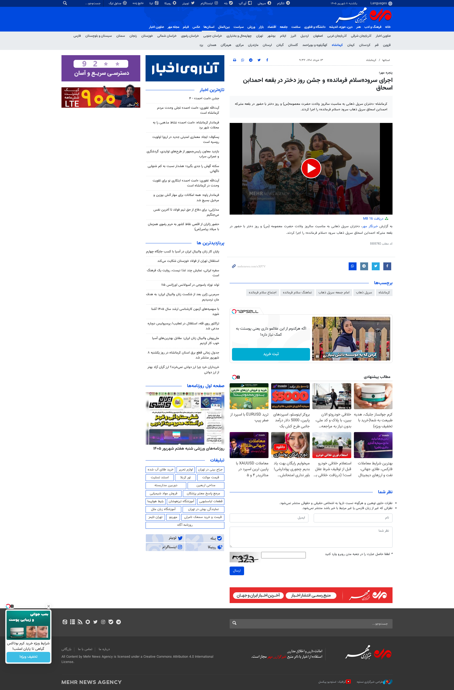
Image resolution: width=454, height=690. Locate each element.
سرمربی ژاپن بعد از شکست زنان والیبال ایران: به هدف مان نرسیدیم (182, 297)
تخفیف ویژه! (28, 657)
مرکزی (240, 45)
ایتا (151, 3)
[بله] (110, 622)
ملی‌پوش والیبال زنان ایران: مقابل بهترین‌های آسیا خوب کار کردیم (185, 341)
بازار (261, 27)
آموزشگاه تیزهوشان (181, 501)
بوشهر (271, 36)
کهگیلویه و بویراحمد (314, 45)
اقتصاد (271, 27)
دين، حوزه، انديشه (341, 27)
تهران (259, 36)
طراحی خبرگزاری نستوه (370, 682)
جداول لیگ (115, 3)
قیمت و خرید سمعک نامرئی (203, 517)
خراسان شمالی (167, 36)
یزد (201, 45)
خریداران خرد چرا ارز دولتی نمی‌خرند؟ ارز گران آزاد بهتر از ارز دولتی (183, 370)
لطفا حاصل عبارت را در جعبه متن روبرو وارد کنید (359, 554)
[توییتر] (95, 622)
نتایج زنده (138, 3)
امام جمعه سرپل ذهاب (333, 292)
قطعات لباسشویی (211, 501)
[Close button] (48, 606)
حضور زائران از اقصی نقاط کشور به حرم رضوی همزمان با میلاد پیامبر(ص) (183, 227)
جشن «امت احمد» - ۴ (204, 98)
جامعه (284, 27)
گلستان (293, 45)
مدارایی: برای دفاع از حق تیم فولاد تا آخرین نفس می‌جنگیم (186, 212)
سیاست (239, 27)
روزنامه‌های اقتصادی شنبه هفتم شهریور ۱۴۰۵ (187, 448)
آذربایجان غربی (337, 36)
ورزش (251, 27)
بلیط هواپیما (155, 501)
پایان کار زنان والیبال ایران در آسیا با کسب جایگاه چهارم (182, 251)
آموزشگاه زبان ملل (163, 509)
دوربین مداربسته (165, 485)
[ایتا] (64, 622)
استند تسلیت (160, 477)
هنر (358, 27)
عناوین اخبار (383, 36)
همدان (212, 45)
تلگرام (281, 3)
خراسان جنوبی (212, 36)
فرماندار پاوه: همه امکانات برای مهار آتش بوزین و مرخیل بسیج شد (186, 198)
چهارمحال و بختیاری (239, 36)
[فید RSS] (80, 622)
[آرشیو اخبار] (72, 622)
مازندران (253, 45)
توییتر (186, 3)
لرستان (267, 45)
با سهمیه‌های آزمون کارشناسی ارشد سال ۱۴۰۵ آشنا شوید (185, 312)
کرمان (351, 45)
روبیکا (168, 3)
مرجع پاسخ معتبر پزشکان (203, 493)
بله (226, 3)
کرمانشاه (337, 45)
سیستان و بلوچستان (98, 36)
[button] (311, 168)
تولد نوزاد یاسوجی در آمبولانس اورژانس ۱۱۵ (190, 285)
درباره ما (104, 649)
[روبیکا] (88, 622)
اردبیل (305, 36)
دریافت (373, 218)
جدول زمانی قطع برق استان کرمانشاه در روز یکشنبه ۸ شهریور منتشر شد (183, 355)
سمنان (120, 36)
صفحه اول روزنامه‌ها (205, 386)
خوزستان (147, 36)
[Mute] (325, 356)
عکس (196, 27)
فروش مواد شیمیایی (163, 493)
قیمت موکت (210, 477)
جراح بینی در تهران (210, 469)
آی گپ (243, 3)
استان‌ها (209, 27)
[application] (311, 169)
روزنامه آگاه (185, 525)
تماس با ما (85, 649)
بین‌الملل (224, 27)
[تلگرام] (118, 622)
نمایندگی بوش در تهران (203, 509)
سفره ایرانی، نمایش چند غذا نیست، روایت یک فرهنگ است (183, 273)
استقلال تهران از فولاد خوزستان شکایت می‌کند (188, 261)
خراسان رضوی (190, 36)
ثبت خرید (271, 354)
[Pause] (317, 356)
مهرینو (173, 517)
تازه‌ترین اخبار (212, 90)
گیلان (280, 45)
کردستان (364, 45)
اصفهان (318, 36)
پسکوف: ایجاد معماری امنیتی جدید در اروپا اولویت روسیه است (185, 139)
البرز (293, 36)
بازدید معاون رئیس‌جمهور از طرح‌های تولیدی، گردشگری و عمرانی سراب (183, 154)
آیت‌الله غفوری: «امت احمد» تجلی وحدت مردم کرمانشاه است (188, 110)
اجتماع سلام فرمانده (262, 292)
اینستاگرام (207, 3)
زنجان (133, 36)
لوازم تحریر (186, 469)
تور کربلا (185, 477)
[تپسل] (234, 311)
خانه (388, 27)
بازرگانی (66, 649)
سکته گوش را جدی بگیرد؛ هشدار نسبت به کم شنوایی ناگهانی (183, 169)
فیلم (186, 27)
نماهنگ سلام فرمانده (297, 292)
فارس (77, 36)
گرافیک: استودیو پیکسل (332, 682)
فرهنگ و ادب (372, 27)
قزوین (387, 45)
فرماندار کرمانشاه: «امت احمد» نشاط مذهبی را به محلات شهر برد (186, 125)
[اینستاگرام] (103, 622)
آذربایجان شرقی (361, 36)
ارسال (237, 570)
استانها (386, 60)
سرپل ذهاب (364, 292)
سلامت (296, 27)
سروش (262, 3)
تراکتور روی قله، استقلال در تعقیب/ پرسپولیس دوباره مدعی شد (183, 326)
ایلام (283, 36)
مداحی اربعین (206, 485)
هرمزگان (226, 45)
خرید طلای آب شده (160, 469)
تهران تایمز (155, 517)
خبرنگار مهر (370, 226)
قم (377, 45)
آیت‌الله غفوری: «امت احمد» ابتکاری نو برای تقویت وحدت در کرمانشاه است (186, 183)
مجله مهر (173, 27)
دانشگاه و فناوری (315, 27)
